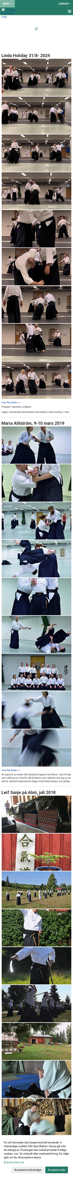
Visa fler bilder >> (10, 402)
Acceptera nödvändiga (27, 1169)
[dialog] (36, 1156)
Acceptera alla (56, 1169)
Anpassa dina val (14, 1162)
